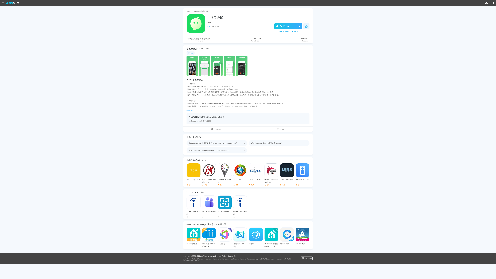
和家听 (251, 243)
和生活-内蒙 (300, 243)
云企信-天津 (285, 243)
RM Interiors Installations (209, 180)
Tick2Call (237, 179)
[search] (493, 3)
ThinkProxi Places (224, 180)
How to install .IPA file (287, 31)
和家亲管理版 (192, 243)
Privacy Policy (221, 256)
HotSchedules (223, 211)
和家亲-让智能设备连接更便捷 (271, 245)
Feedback (217, 129)
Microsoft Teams (209, 211)
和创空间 (221, 243)
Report (282, 129)
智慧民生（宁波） (238, 245)
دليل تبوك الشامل (193, 179)
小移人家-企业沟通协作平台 (208, 245)
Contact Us (231, 256)
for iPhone (284, 26)
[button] (3, 3)
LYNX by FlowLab (286, 180)
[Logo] (12, 3)
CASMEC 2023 (255, 179)
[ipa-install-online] (487, 3)
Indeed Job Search (193, 212)
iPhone (190, 53)
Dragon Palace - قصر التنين (271, 180)
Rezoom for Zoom (302, 180)
